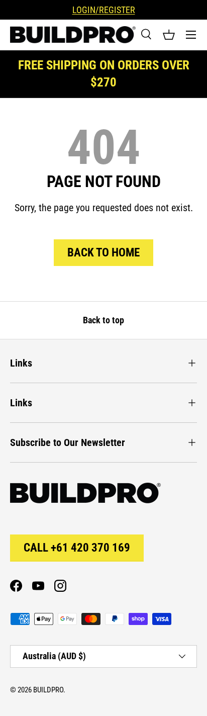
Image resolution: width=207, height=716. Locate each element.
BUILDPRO (48, 689)
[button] (169, 35)
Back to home (103, 252)
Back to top (103, 320)
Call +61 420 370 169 (77, 548)
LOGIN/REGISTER (103, 10)
